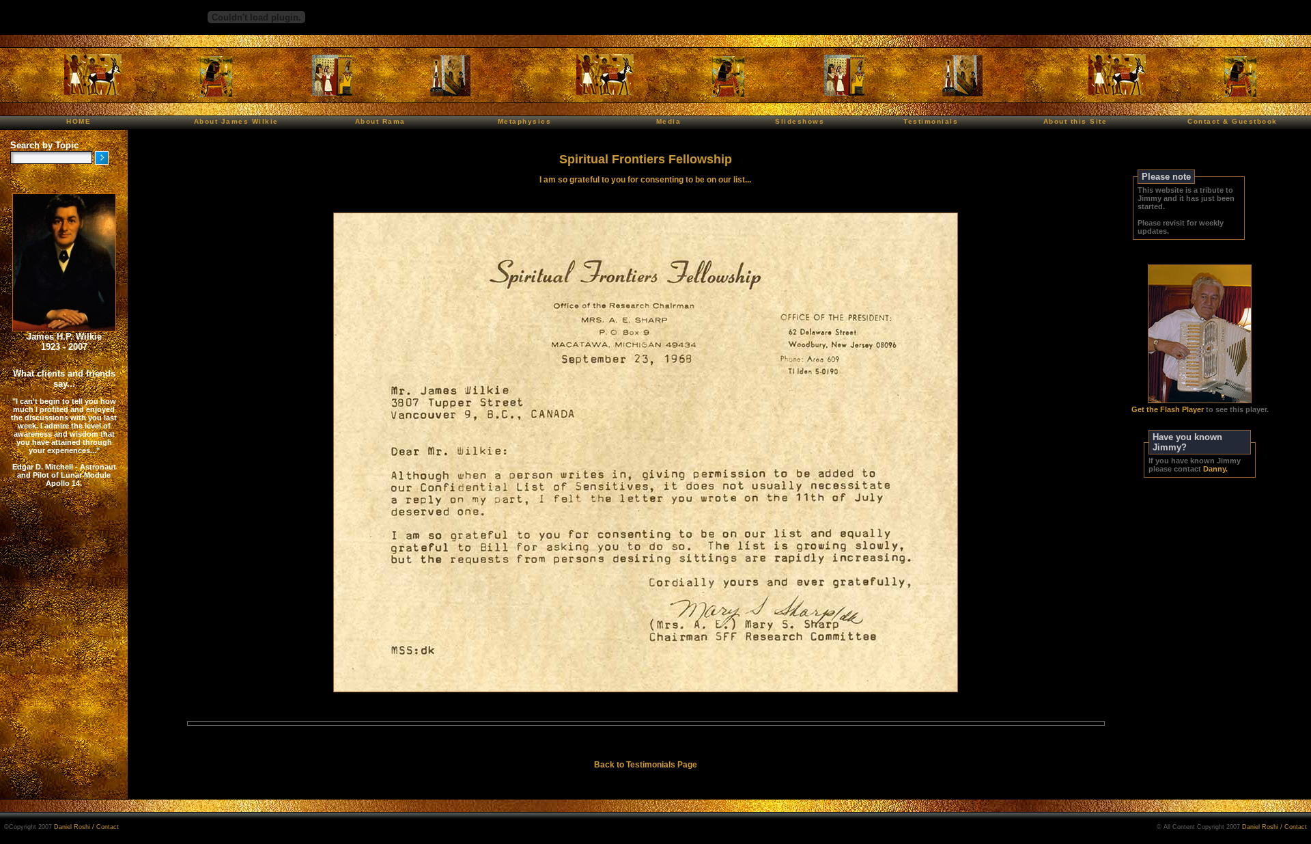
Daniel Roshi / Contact (86, 826)
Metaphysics (525, 121)
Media (668, 121)
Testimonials (930, 121)
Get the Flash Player (1167, 409)
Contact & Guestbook (1232, 121)
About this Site (1075, 121)
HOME (78, 121)
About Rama (380, 121)
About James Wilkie (236, 121)
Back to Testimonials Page (645, 765)
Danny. (1215, 469)
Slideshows (799, 121)
